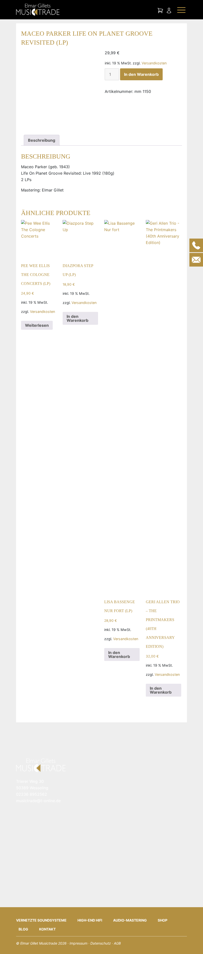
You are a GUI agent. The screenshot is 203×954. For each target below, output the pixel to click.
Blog (23, 929)
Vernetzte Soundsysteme (41, 920)
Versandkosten (154, 63)
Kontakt (47, 929)
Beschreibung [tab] (41, 140)
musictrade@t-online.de (38, 800)
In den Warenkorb (141, 74)
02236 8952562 (31, 794)
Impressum (78, 943)
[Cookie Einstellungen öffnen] (11, 942)
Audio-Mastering (130, 920)
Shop (162, 920)
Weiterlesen (37, 325)
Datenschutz (100, 943)
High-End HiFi (89, 920)
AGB (117, 943)
